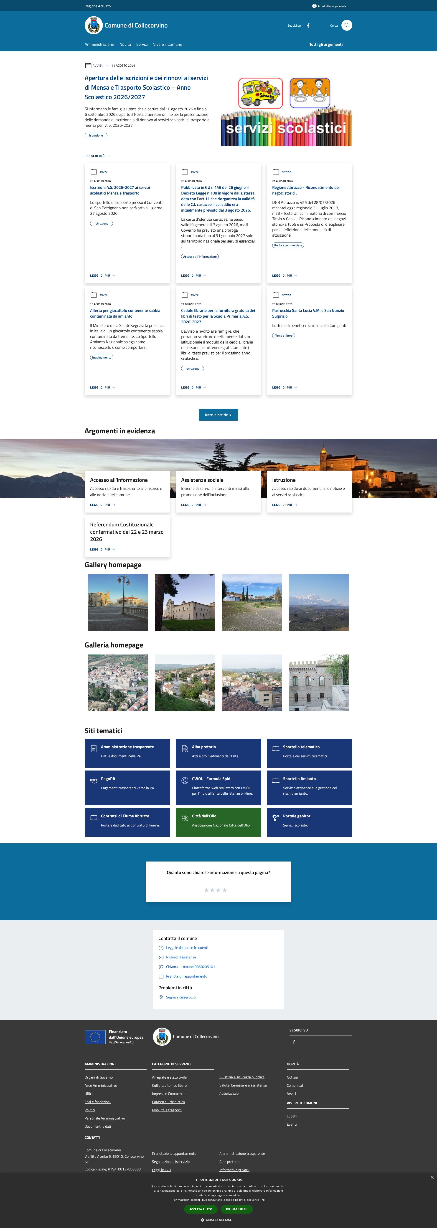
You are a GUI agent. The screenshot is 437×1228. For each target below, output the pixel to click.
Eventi (292, 1124)
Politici (90, 1110)
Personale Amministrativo (105, 1118)
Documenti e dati (98, 1126)
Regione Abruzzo (98, 6)
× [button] (432, 1177)
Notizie (286, 172)
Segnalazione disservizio (171, 1161)
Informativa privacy (234, 1169)
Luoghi (292, 1116)
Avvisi (98, 65)
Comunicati (295, 1085)
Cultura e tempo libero (169, 1085)
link (262, 1200)
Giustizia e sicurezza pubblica (241, 1077)
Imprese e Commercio (168, 1093)
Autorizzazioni (230, 1093)
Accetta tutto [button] (200, 1209)
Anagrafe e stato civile (169, 1077)
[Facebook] (306, 25)
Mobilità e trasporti (167, 1110)
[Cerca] (346, 25)
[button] (218, 1220)
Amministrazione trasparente (242, 1153)
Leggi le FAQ (161, 1169)
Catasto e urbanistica (168, 1101)
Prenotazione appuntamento (174, 1153)
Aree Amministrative (101, 1085)
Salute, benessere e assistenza (243, 1085)
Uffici (89, 1093)
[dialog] (218, 1200)
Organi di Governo (99, 1077)
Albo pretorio (229, 1161)
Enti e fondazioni (98, 1101)
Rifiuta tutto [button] (237, 1209)
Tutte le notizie (216, 414)
